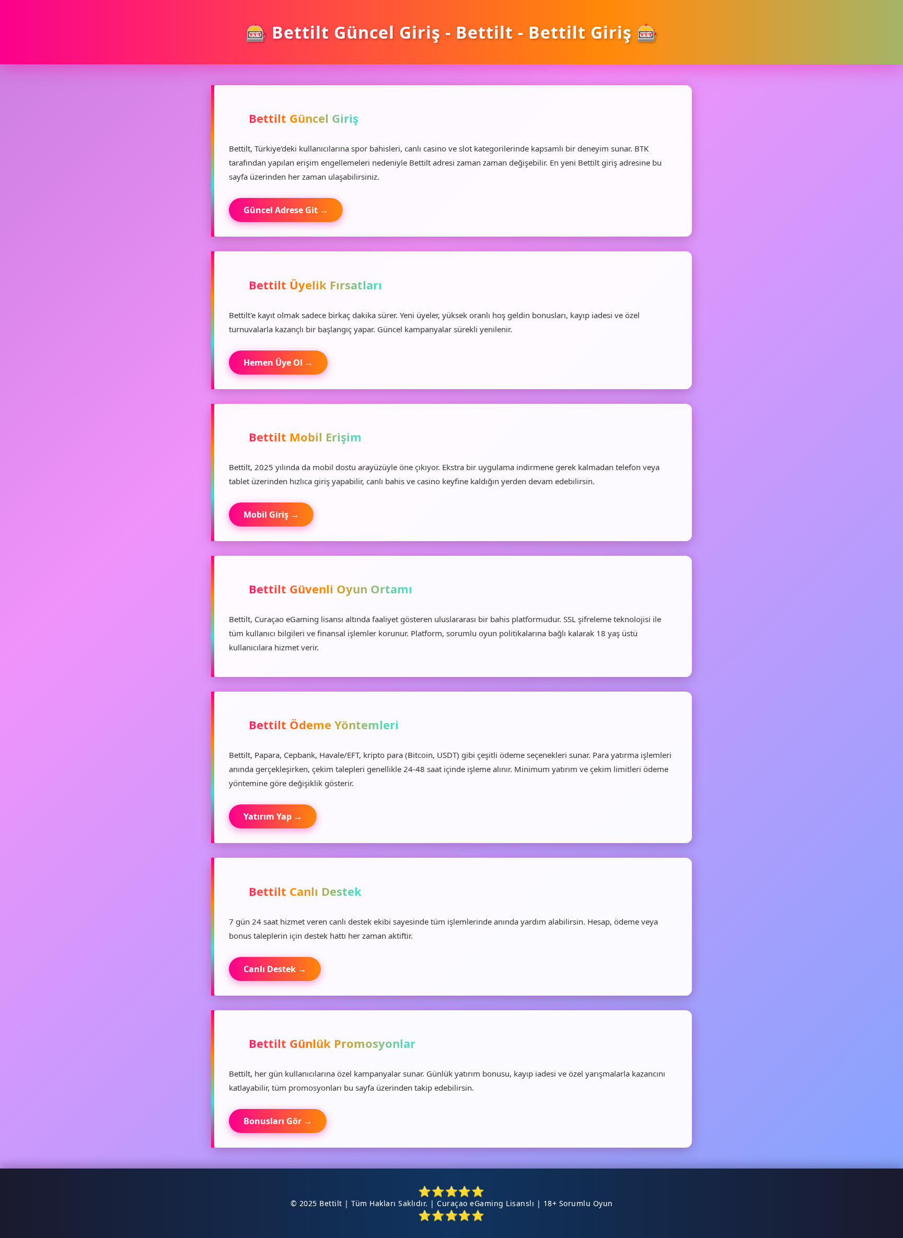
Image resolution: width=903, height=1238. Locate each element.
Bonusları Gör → (278, 1121)
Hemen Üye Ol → (278, 362)
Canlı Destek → (275, 969)
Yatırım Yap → (273, 816)
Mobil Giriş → (271, 514)
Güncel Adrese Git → (286, 210)
